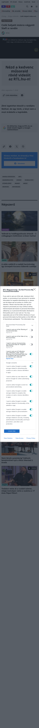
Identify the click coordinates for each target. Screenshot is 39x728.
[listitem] (19, 325)
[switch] (31, 330)
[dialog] (19, 364)
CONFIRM (12, 431)
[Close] (35, 290)
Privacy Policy (30, 438)
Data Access (19, 438)
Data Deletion (8, 438)
